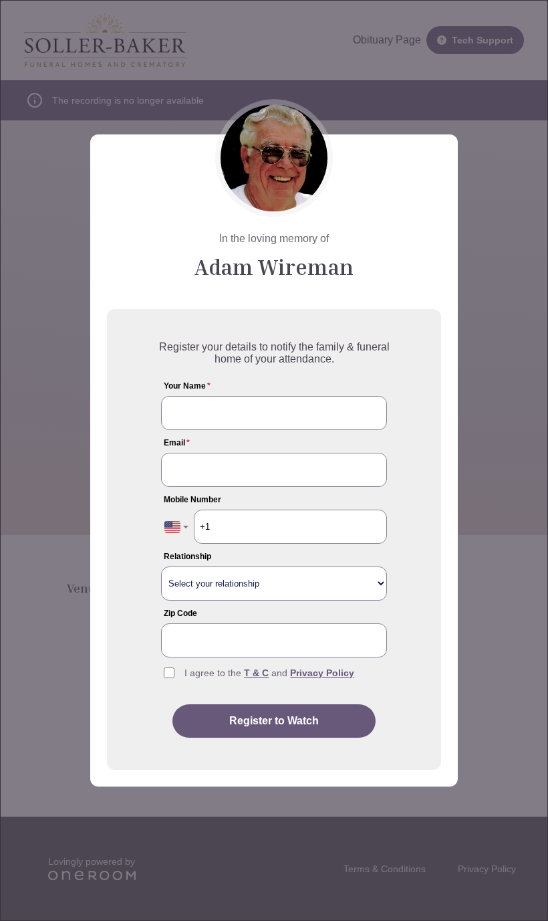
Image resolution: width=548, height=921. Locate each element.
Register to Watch (274, 720)
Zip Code (180, 613)
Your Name (187, 386)
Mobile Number (192, 499)
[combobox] (176, 527)
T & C (256, 673)
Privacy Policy (322, 673)
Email (177, 442)
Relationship (187, 556)
